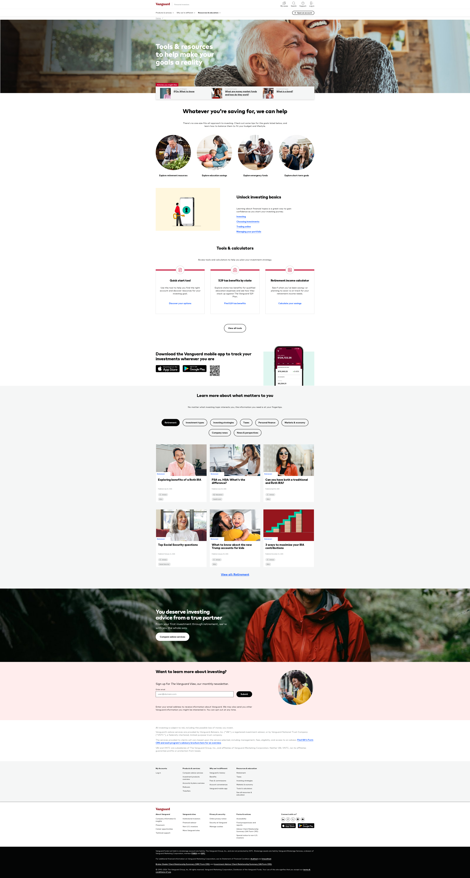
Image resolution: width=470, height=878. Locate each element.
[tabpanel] (235, 510)
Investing (241, 216)
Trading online (243, 226)
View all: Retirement (235, 574)
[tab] (171, 422)
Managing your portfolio (248, 231)
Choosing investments (247, 221)
